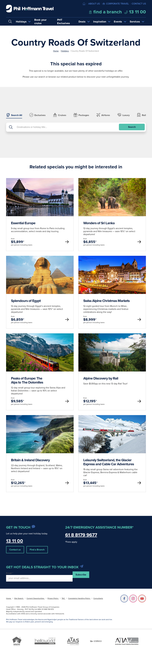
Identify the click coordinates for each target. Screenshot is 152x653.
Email (9, 573)
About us (94, 3)
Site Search (19, 598)
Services (135, 22)
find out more (40, 214)
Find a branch (107, 11)
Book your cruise (40, 21)
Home (56, 51)
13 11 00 (137, 11)
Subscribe (81, 574)
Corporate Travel (117, 3)
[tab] (14, 115)
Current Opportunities (36, 598)
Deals (82, 22)
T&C (63, 598)
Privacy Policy (53, 598)
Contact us (139, 3)
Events (118, 22)
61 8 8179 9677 (81, 534)
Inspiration (99, 22)
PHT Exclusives (63, 21)
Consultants (98, 598)
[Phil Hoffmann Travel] (30, 8)
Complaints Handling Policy (79, 598)
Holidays (21, 22)
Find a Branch (37, 549)
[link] (40, 214)
